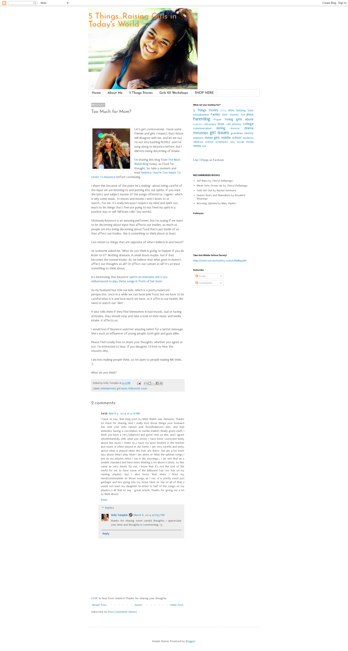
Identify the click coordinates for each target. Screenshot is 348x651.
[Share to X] (153, 383)
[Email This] (146, 383)
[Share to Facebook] (157, 383)
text (204, 146)
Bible (231, 110)
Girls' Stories (230, 114)
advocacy (210, 124)
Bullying (241, 110)
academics (198, 124)
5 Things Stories (141, 93)
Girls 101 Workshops (174, 93)
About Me (115, 93)
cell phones (233, 124)
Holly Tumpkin (119, 515)
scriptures (221, 141)
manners (198, 137)
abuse (249, 119)
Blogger (190, 641)
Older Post (176, 604)
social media (245, 141)
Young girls (233, 119)
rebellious (198, 142)
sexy (232, 142)
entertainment (108, 388)
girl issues (122, 388)
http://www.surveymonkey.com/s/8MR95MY (220, 260)
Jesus (250, 114)
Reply (104, 499)
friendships (200, 133)
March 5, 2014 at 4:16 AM (124, 413)
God (243, 114)
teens (197, 146)
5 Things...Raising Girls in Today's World (132, 20)
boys (221, 124)
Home (96, 93)
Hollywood (134, 388)
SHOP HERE (204, 93)
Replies (109, 507)
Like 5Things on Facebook (208, 159)
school (209, 141)
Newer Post (99, 604)
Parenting (201, 119)
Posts (202, 276)
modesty (248, 137)
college (248, 124)
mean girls (212, 138)
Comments (205, 282)
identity (249, 133)
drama (249, 128)
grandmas (237, 133)
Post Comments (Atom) (122, 611)
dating (220, 128)
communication (202, 128)
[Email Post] (138, 383)
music (144, 388)
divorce (235, 128)
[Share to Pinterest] (161, 383)
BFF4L (224, 110)
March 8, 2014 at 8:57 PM (149, 515)
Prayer (218, 119)
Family (215, 114)
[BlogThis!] (150, 383)
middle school (231, 138)
